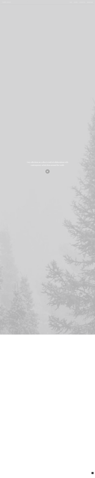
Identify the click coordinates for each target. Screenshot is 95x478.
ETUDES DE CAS (82, 2)
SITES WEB (75, 2)
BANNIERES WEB (90, 2)
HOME (71, 2)
